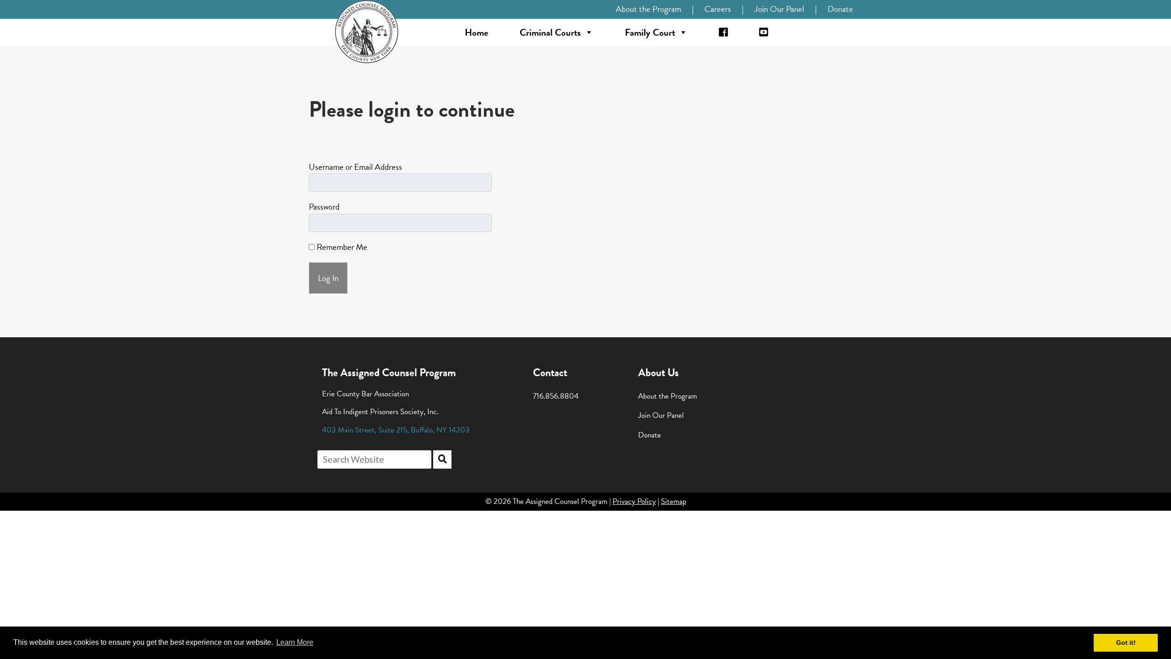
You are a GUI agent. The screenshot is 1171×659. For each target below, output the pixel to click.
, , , (395, 430)
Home (476, 32)
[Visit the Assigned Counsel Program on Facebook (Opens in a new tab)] (723, 32)
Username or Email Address (355, 166)
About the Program (648, 9)
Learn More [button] (294, 642)
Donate (840, 9)
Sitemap (673, 501)
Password (324, 206)
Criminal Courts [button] (550, 32)
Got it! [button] (1126, 642)
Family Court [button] (650, 32)
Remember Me (341, 247)
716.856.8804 (556, 396)
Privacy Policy (634, 501)
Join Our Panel (779, 9)
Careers (717, 9)
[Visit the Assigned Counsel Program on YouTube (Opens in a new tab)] (763, 32)
